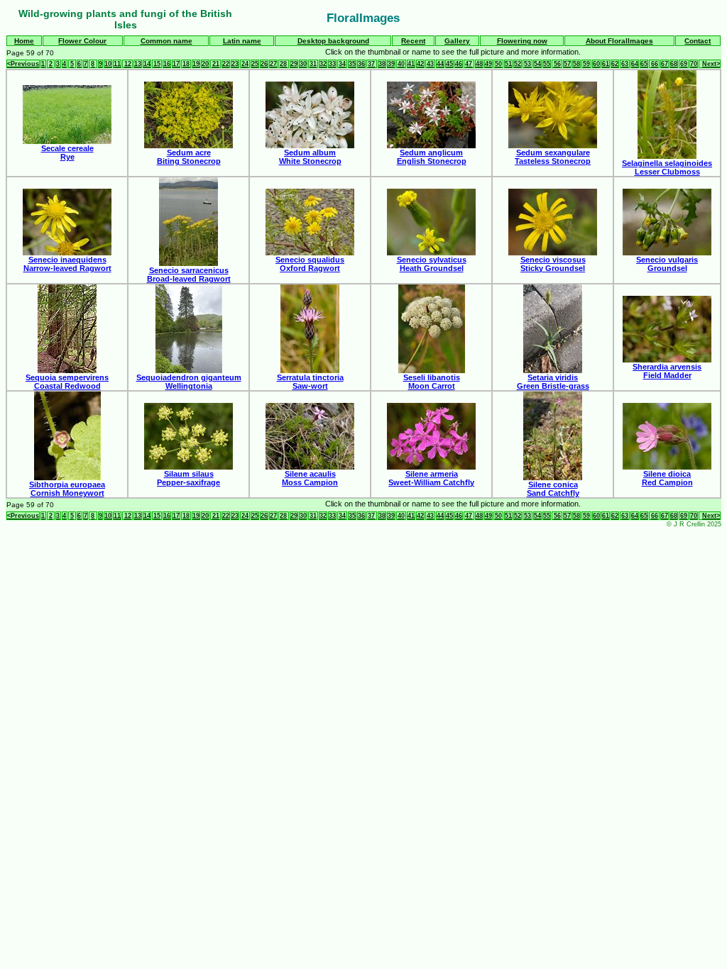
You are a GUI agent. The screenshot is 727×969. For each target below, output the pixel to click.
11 (117, 63)
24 (244, 63)
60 (596, 63)
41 (411, 63)
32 (323, 63)
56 (557, 63)
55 (546, 63)
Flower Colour (82, 41)
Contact (697, 41)
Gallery (457, 41)
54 (537, 63)
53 (527, 63)
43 (430, 63)
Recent (413, 41)
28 (283, 63)
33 (332, 63)
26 (264, 63)
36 (361, 63)
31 (313, 63)
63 (624, 63)
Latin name (242, 41)
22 (225, 63)
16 (166, 63)
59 (586, 63)
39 (391, 63)
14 (147, 63)
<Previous (23, 63)
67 (664, 63)
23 (235, 63)
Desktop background (333, 41)
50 (498, 63)
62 (614, 63)
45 (449, 63)
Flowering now (522, 41)
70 (693, 63)
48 (479, 63)
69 (683, 63)
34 (342, 63)
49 (488, 63)
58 (576, 63)
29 (293, 63)
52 (517, 63)
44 (440, 63)
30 (303, 63)
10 (107, 63)
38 (382, 63)
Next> (711, 63)
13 (137, 63)
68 (673, 63)
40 (401, 63)
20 (205, 63)
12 (127, 63)
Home (24, 41)
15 (156, 63)
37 (371, 63)
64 (634, 63)
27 (273, 63)
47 (468, 63)
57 (567, 63)
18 (186, 63)
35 (352, 63)
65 (643, 63)
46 (458, 63)
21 (215, 63)
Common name (166, 41)
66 (654, 63)
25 (254, 63)
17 (176, 63)
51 (508, 63)
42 (420, 63)
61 (605, 63)
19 (195, 63)
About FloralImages (619, 41)
